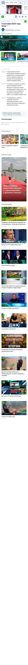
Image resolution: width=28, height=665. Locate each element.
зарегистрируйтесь (15, 114)
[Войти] (22, 16)
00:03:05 (3, 84)
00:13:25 (3, 97)
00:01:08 (3, 71)
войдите (5, 114)
